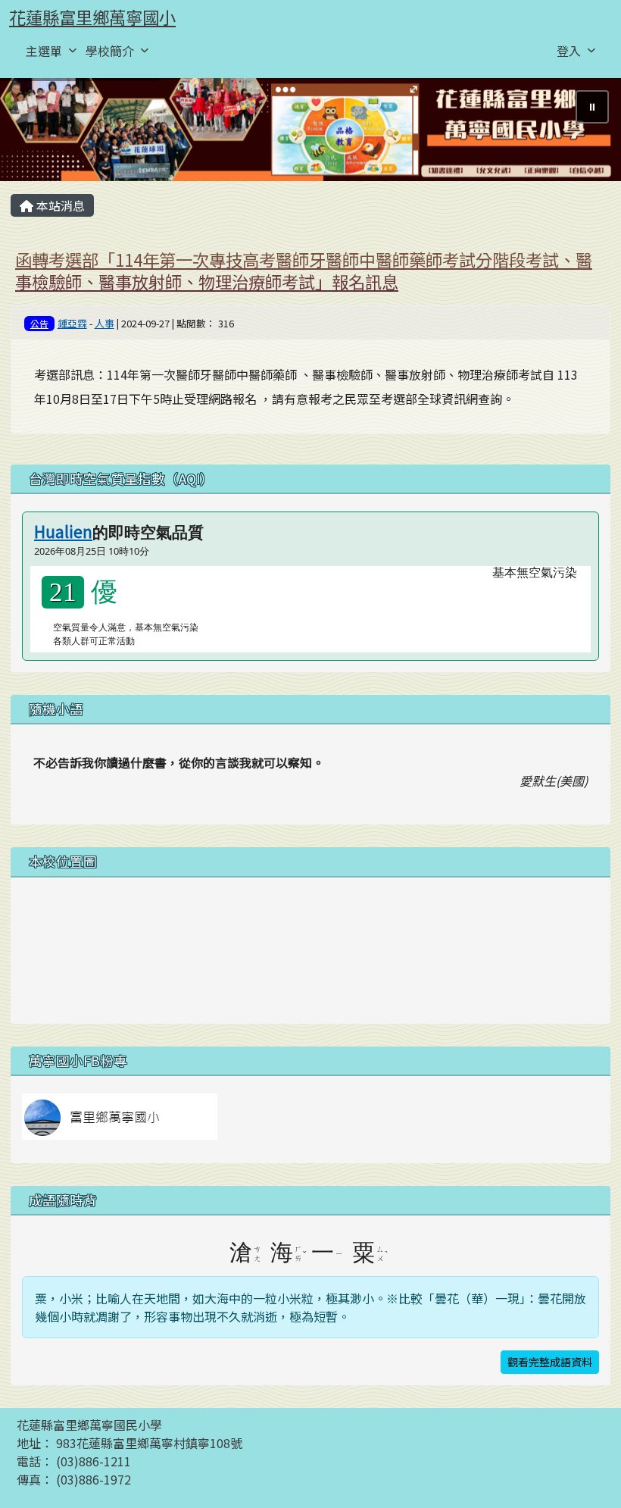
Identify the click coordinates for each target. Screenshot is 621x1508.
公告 (39, 323)
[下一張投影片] (584, 132)
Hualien (63, 531)
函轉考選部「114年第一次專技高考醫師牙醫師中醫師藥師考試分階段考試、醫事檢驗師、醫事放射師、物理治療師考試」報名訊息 (303, 270)
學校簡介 (110, 51)
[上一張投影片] (36, 132)
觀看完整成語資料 (549, 1361)
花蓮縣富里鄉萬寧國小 (92, 17)
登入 (569, 51)
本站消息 (59, 205)
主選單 (44, 51)
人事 (104, 323)
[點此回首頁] (310, 130)
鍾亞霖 (72, 323)
